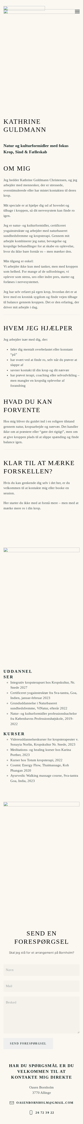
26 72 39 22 (45, 1112)
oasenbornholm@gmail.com (45, 1102)
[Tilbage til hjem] (24, 11)
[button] (77, 11)
